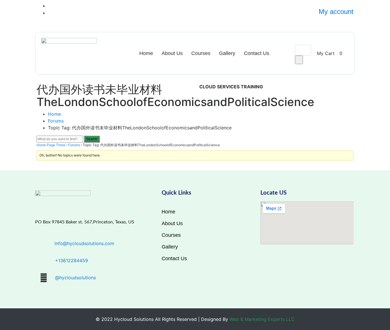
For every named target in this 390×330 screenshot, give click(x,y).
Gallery (227, 53)
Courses (200, 53)
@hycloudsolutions (75, 277)
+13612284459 (71, 260)
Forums (56, 121)
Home (146, 53)
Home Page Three (51, 145)
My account (336, 11)
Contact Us (256, 53)
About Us (172, 53)
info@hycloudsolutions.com (84, 243)
